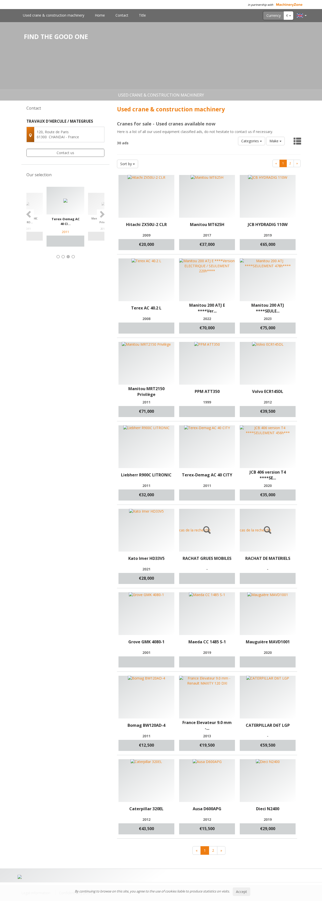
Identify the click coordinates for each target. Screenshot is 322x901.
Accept (241, 891)
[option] (65, 217)
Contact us (65, 152)
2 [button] (63, 256)
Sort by (126, 163)
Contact (121, 15)
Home (100, 15)
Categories (250, 141)
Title (142, 15)
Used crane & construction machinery (53, 15)
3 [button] (68, 256)
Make (274, 141)
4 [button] (73, 256)
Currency (273, 15)
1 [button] (58, 256)
